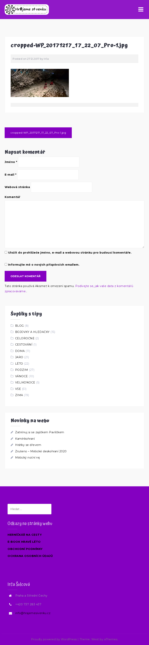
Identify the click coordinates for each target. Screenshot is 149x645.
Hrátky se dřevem (28, 445)
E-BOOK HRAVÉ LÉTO (24, 541)
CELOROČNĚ (25, 338)
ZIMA (19, 395)
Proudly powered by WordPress (54, 639)
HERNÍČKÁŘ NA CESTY (25, 534)
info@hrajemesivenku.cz (32, 613)
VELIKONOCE (25, 382)
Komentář (12, 197)
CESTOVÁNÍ (24, 344)
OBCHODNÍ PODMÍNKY (25, 549)
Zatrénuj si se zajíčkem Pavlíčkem (39, 432)
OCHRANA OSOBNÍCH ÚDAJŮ (30, 556)
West (95, 639)
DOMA (20, 351)
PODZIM (21, 370)
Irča (46, 58)
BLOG (19, 325)
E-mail (10, 174)
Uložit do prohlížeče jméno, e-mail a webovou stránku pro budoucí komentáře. (70, 252)
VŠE (18, 389)
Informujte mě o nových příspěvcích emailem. (44, 264)
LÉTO (19, 363)
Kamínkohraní (25, 438)
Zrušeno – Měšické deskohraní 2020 (41, 451)
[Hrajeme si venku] (27, 9)
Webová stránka (17, 187)
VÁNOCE (21, 376)
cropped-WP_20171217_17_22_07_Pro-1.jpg (38, 132)
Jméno (11, 162)
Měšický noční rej (27, 457)
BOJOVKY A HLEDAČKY (32, 332)
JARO (19, 357)
